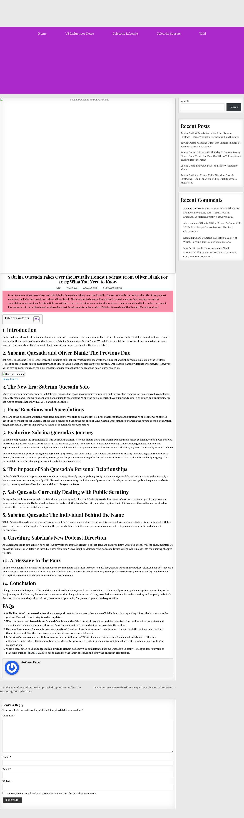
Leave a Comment (91, 288)
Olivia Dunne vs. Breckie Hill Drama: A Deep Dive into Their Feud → (135, 687)
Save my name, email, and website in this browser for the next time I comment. (52, 793)
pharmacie (189, 223)
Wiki (202, 33)
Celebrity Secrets (169, 33)
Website (7, 781)
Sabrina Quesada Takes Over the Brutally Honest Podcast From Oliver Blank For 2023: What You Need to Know (88, 279)
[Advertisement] (122, 65)
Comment (9, 715)
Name (7, 757)
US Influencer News (79, 33)
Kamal (186, 237)
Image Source (10, 379)
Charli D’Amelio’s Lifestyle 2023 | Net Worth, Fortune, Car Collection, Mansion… (210, 252)
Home (42, 33)
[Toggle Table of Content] (35, 319)
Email (7, 769)
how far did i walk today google (201, 248)
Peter (58, 288)
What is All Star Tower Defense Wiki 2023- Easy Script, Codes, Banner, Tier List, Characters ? (212, 227)
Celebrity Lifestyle (125, 33)
